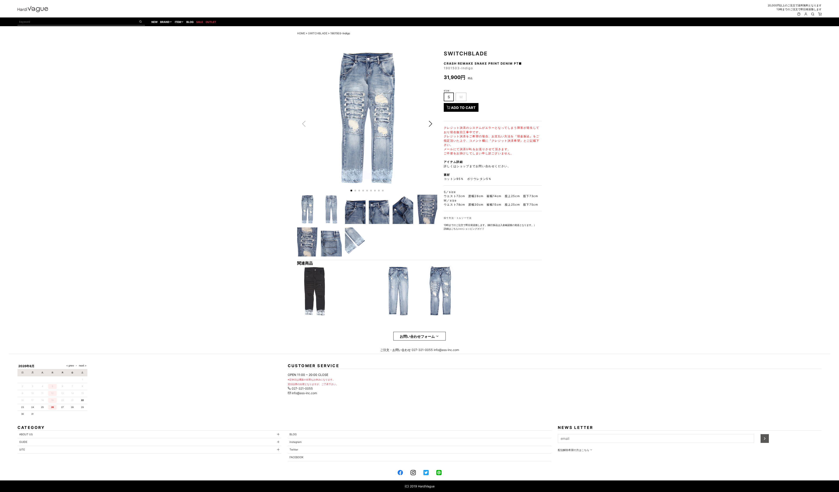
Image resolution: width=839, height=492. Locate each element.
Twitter (293, 449)
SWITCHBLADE (317, 33)
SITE (22, 449)
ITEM (178, 22)
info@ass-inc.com (446, 350)
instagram (295, 442)
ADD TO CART (463, 107)
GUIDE (23, 442)
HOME (301, 33)
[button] (430, 123)
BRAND (165, 22)
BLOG (190, 22)
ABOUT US (26, 434)
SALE (199, 22)
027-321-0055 (422, 350)
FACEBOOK (296, 457)
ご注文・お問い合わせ (395, 350)
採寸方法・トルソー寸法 (458, 218)
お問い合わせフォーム (418, 336)
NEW (154, 22)
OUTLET (211, 22)
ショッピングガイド (473, 228)
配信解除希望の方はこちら (574, 450)
